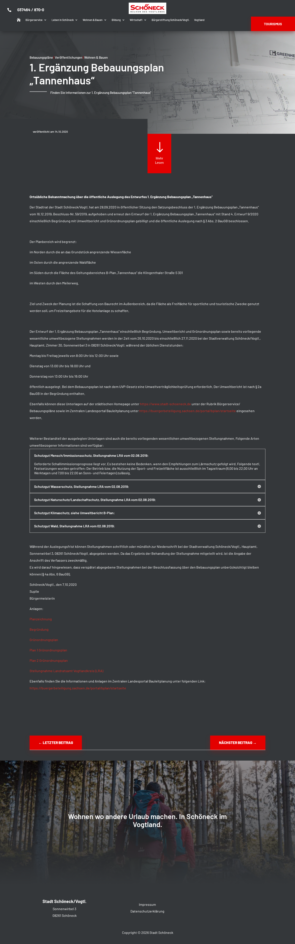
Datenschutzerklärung (147, 911)
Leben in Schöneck (63, 19)
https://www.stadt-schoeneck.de (165, 404)
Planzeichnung (41, 619)
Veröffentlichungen (68, 57)
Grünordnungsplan (44, 640)
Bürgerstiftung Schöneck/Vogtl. (170, 19)
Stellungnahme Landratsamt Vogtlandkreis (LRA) (66, 671)
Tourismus (273, 24)
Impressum (147, 904)
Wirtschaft (136, 19)
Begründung (39, 629)
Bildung (116, 19)
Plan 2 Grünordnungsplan (49, 660)
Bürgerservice (34, 19)
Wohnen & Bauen (93, 19)
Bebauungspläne (41, 57)
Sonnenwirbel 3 (64, 909)
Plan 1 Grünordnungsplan (48, 650)
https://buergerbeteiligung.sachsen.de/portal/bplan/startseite (187, 411)
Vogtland (199, 19)
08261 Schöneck (64, 915)
